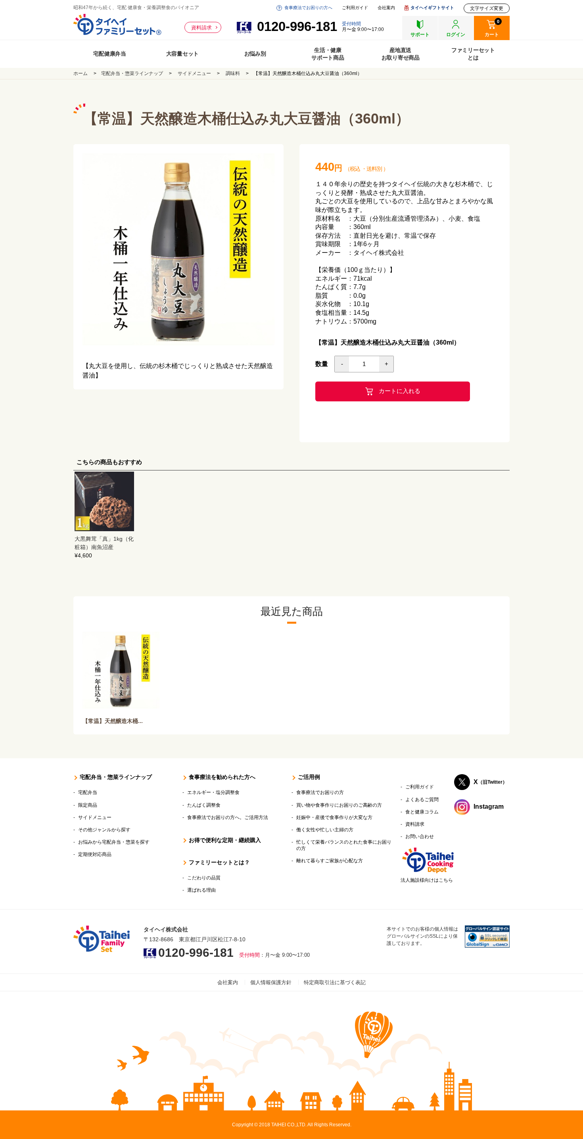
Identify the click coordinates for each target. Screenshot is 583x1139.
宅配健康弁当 (109, 53)
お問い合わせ (419, 836)
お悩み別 (255, 53)
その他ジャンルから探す (104, 830)
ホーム (80, 73)
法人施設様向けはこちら (427, 880)
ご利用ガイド (355, 8)
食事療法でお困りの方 (320, 792)
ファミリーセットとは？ (219, 862)
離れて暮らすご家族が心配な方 (329, 860)
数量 (321, 363)
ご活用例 (309, 777)
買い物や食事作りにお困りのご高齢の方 (339, 805)
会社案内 (386, 8)
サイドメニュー (194, 73)
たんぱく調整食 (204, 805)
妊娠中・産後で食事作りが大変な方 (334, 817)
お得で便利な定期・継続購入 (225, 840)
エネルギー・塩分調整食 (213, 792)
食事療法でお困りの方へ (308, 8)
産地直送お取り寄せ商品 (401, 54)
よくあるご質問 (422, 799)
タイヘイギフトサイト (432, 8)
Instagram (489, 807)
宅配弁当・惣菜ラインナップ (132, 73)
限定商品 (87, 805)
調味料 (233, 73)
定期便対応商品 (94, 854)
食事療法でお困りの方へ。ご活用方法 (227, 817)
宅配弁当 (87, 792)
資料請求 (201, 28)
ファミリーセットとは (473, 54)
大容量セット (182, 53)
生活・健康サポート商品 (327, 54)
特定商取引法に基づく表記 (335, 982)
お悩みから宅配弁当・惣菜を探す (114, 842)
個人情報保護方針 (271, 982)
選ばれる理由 (201, 890)
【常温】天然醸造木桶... (112, 721)
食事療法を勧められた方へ (222, 777)
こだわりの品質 (204, 878)
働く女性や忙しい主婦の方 (324, 830)
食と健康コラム (422, 812)
